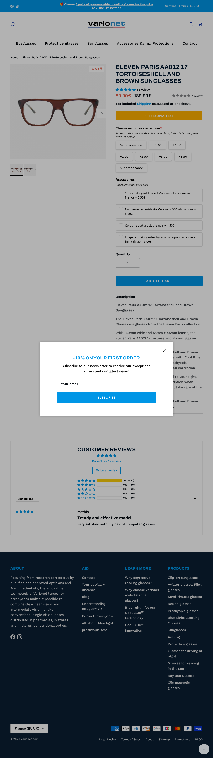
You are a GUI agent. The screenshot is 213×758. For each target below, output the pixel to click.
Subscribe (106, 397)
